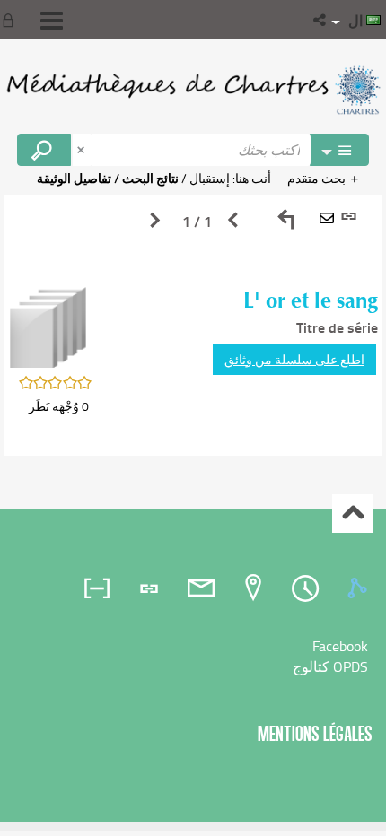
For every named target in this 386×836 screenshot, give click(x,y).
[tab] (360, 588)
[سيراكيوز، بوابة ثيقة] (193, 89)
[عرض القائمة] (51, 21)
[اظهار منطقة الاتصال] (11, 19)
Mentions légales (315, 733)
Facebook (340, 646)
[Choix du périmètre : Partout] (339, 150)
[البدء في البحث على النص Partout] (44, 150)
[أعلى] (352, 513)
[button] (320, 19)
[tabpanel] (193, 325)
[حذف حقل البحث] (82, 150)
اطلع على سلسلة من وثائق (294, 359)
